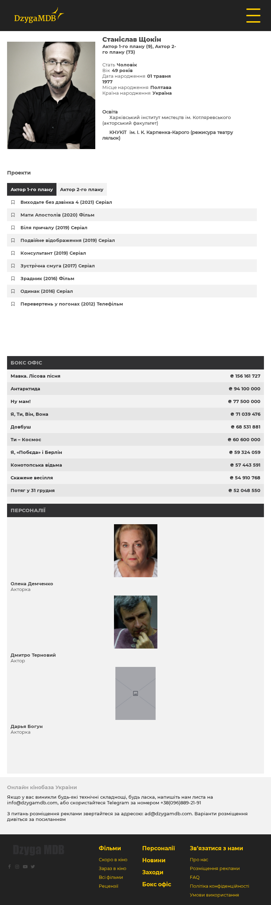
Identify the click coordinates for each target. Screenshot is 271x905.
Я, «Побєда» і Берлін (36, 452)
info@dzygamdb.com (32, 802)
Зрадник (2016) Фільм (47, 278)
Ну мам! (21, 401)
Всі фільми (111, 877)
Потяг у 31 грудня (33, 490)
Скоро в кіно (113, 859)
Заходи (152, 872)
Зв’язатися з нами (216, 848)
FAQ (194, 877)
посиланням (51, 819)
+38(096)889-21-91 (181, 802)
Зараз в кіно (112, 868)
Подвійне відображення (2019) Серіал (67, 240)
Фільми (110, 848)
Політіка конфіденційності (219, 886)
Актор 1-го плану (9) (127, 46)
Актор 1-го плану (32, 189)
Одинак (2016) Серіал (46, 291)
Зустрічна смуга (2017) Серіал (57, 265)
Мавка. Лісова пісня (35, 376)
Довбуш (21, 427)
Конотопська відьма (36, 465)
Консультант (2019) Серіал (53, 253)
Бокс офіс (26, 363)
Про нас (199, 859)
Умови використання (214, 895)
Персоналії (28, 510)
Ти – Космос (26, 439)
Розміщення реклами (215, 868)
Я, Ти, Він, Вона (29, 414)
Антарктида (25, 388)
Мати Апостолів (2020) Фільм (57, 215)
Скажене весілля (32, 477)
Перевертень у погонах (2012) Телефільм (71, 304)
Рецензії (108, 886)
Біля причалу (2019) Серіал (54, 227)
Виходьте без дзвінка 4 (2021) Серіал (66, 202)
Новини (153, 860)
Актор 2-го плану (81, 189)
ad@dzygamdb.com (168, 813)
